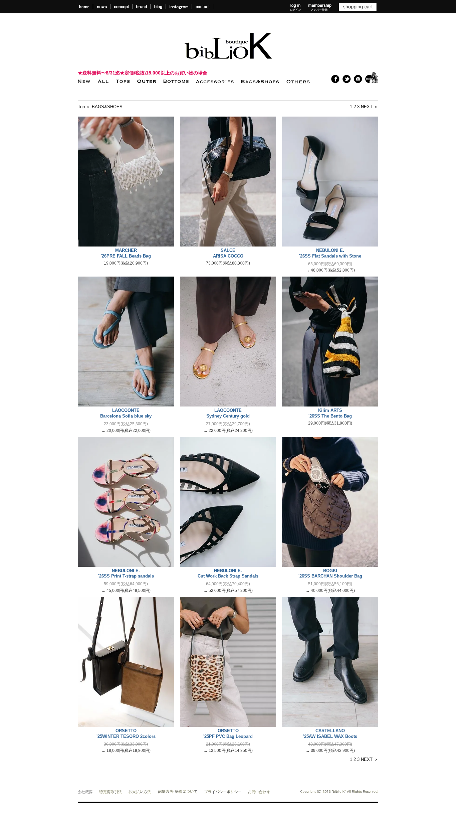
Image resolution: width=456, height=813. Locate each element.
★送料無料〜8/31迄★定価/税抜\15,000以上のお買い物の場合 (142, 72)
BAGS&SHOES (107, 106)
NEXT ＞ (369, 106)
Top (81, 106)
